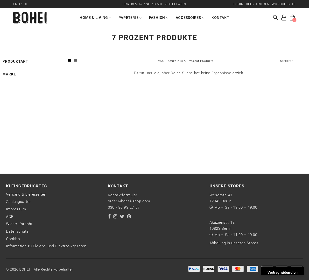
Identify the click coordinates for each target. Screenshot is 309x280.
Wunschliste (284, 4)
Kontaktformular (123, 195)
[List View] (75, 61)
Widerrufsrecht (19, 224)
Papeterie (129, 17)
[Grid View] (69, 61)
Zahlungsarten (19, 201)
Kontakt (220, 17)
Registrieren (257, 4)
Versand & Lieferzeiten (26, 194)
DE (26, 4)
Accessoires (189, 17)
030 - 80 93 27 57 (124, 207)
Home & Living (94, 17)
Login (238, 4)
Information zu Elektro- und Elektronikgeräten (46, 246)
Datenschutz (17, 231)
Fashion (157, 17)
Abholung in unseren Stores (234, 243)
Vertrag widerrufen (282, 272)
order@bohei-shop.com (129, 201)
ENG (16, 4)
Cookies (13, 239)
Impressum (16, 209)
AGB (10, 216)
